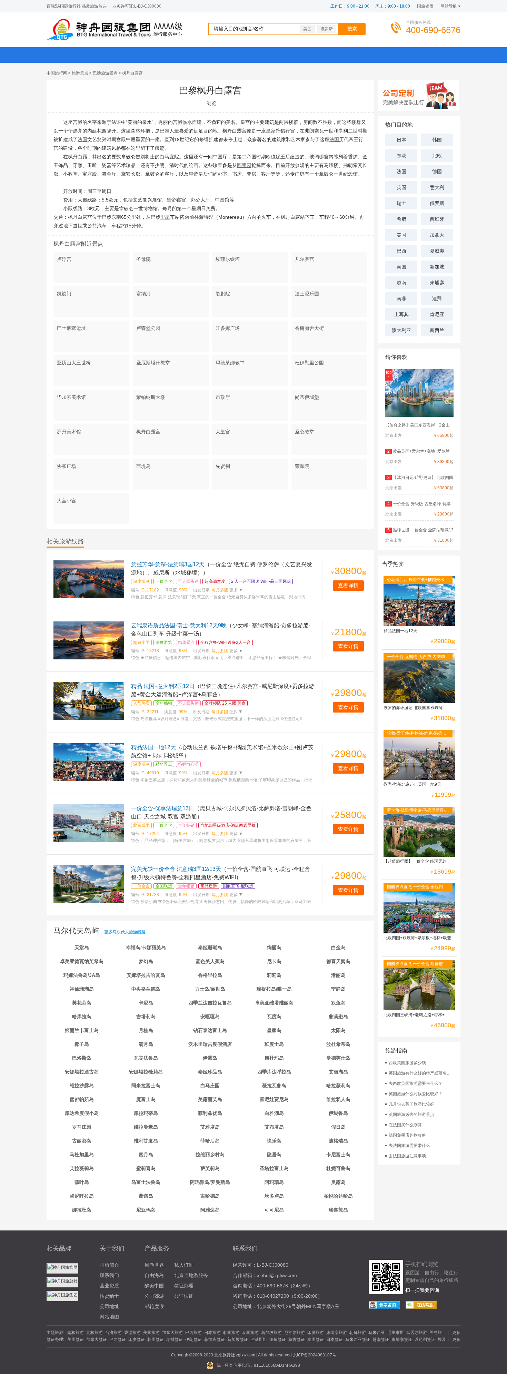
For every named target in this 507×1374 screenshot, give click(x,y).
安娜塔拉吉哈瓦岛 (146, 975)
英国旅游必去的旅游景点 (411, 1114)
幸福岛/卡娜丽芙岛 (146, 947)
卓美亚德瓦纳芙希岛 (81, 961)
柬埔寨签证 (401, 1339)
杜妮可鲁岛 (338, 1168)
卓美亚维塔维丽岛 (274, 1002)
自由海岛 (154, 1275)
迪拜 (437, 298)
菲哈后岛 (210, 1141)
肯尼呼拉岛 (82, 1196)
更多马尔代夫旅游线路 (125, 932)
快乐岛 (274, 1141)
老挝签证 (174, 1339)
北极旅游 (94, 1332)
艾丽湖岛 (338, 1071)
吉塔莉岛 (146, 1016)
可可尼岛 (274, 1210)
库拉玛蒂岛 (146, 1113)
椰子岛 (81, 1044)
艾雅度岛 (210, 1127)
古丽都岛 (81, 1141)
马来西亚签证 (357, 1339)
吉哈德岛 (210, 1196)
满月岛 (146, 1044)
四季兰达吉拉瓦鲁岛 (210, 1002)
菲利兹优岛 (210, 1113)
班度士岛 (274, 1044)
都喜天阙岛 (338, 961)
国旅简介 (109, 1265)
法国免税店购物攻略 (407, 1135)
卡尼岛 (146, 1002)
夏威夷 (437, 251)
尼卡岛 (274, 961)
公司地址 (109, 1306)
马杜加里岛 (82, 1154)
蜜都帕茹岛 (82, 1099)
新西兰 (437, 330)
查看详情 (348, 585)
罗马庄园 (81, 1127)
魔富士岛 (146, 1099)
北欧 (437, 155)
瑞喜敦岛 (338, 1210)
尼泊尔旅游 (294, 1332)
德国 (437, 171)
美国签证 (75, 1339)
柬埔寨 (437, 282)
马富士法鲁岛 (145, 1182)
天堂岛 (81, 947)
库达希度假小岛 (82, 1113)
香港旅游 (132, 1332)
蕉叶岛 (81, 1182)
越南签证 (380, 1339)
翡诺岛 (146, 1196)
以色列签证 (425, 1339)
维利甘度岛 (146, 1141)
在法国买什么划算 (405, 1124)
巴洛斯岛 (81, 1058)
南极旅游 (75, 1332)
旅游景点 (80, 73)
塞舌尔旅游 (416, 1332)
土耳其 (401, 314)
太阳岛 (338, 1030)
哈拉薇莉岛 (338, 1085)
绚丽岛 (274, 947)
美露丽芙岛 (210, 1099)
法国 (401, 171)
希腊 (401, 219)
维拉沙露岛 (82, 1085)
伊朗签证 (193, 1339)
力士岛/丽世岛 (210, 989)
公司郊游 (154, 1296)
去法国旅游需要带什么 (409, 1145)
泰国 (401, 266)
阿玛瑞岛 (274, 1182)
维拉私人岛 (338, 1099)
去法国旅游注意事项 (407, 1156)
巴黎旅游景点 (105, 73)
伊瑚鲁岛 (338, 1113)
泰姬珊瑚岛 (210, 947)
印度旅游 (315, 1332)
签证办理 (183, 1285)
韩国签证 (155, 1339)
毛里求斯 (395, 1332)
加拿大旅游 (172, 1332)
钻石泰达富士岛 (210, 1030)
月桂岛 (146, 1030)
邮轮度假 (154, 1306)
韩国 (437, 140)
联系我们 (109, 1275)
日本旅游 (212, 1332)
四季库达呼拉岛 (274, 1071)
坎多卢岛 (274, 1196)
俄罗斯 (326, 29)
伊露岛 (210, 1058)
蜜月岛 (146, 1154)
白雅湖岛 (274, 1113)
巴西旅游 (193, 1332)
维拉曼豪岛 (146, 1127)
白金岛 (338, 947)
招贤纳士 (109, 1296)
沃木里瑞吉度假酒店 (210, 1044)
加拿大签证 (96, 1339)
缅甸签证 (277, 1339)
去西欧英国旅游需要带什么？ (416, 1083)
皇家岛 (274, 1030)
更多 (233, 590)
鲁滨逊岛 (338, 1016)
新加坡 (437, 266)
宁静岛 (338, 989)
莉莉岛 (274, 975)
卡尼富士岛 (338, 1154)
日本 (401, 140)
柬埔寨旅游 (336, 1332)
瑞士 (401, 203)
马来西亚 (376, 1332)
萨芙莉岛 (210, 1168)
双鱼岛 (338, 1002)
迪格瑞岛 (338, 1141)
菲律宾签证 (214, 1339)
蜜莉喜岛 (146, 1168)
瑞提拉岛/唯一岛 (274, 989)
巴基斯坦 (258, 1339)
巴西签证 (117, 1339)
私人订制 (183, 1265)
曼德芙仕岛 (338, 1058)
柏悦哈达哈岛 (338, 1196)
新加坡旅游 (271, 1332)
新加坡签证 (237, 1339)
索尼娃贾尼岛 (274, 1099)
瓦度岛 (274, 1016)
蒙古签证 (296, 1339)
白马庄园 (210, 1085)
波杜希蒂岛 (338, 1044)
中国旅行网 (57, 73)
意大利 (437, 187)
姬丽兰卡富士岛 (82, 1030)
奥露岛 (338, 1182)
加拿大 (437, 235)
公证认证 (183, 1296)
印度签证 (136, 1339)
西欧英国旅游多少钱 (407, 1062)
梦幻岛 (146, 961)
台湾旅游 (113, 1332)
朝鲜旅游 (357, 1332)
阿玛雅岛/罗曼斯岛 (210, 1182)
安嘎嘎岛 (210, 1016)
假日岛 (338, 1127)
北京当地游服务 (191, 1275)
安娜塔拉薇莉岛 (146, 1071)
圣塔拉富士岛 (274, 1168)
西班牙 (437, 219)
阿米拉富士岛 (145, 1085)
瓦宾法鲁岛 (146, 1058)
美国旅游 (151, 1332)
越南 (401, 282)
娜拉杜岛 (81, 1210)
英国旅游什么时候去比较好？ (416, 1093)
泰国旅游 (250, 1332)
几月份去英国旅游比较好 (411, 1104)
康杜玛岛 (274, 1058)
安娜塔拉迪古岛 (82, 1071)
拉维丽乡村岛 (210, 1154)
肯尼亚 (437, 314)
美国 (307, 29)
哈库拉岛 (81, 1016)
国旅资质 (425, 6)
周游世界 (154, 1265)
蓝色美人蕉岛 (210, 961)
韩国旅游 (231, 1332)
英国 (401, 187)
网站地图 (109, 1316)
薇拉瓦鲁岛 (274, 1085)
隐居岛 (274, 1154)
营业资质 (109, 1285)
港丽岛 (338, 975)
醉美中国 (154, 1285)
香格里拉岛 (210, 975)
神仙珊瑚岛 (82, 989)
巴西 (401, 251)
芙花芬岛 (81, 1002)
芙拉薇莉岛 (82, 1168)
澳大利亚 (401, 330)
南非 (401, 298)
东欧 (401, 155)
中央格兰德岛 (145, 989)
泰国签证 (315, 1339)
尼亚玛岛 (146, 1210)
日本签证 (334, 1339)
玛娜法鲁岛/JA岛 (81, 975)
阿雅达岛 (210, 1210)
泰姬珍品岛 (210, 1071)
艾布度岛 (274, 1127)
